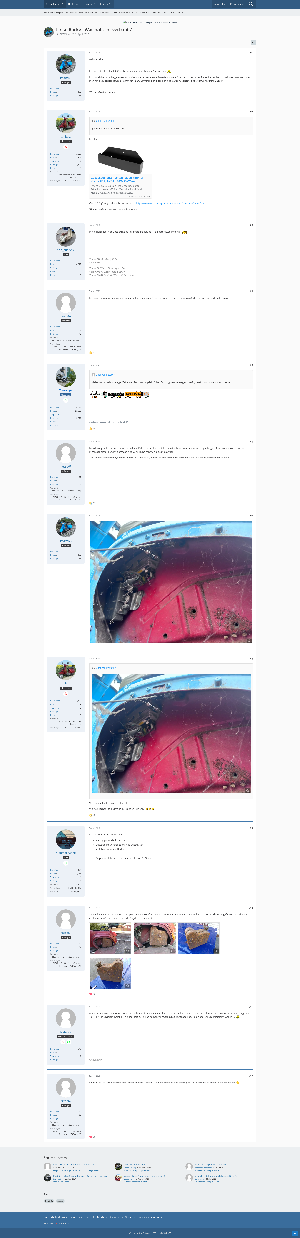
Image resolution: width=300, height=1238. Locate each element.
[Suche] (250, 4)
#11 (251, 1006)
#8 (251, 658)
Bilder (52, 271)
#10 (251, 907)
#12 (251, 1076)
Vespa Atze (129, 1179)
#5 (251, 365)
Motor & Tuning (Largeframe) (137, 1170)
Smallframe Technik (61, 1181)
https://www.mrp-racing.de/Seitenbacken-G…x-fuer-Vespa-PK (169, 203)
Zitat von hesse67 (105, 374)
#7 (251, 515)
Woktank (105, 422)
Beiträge (54, 95)
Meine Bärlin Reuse (134, 1164)
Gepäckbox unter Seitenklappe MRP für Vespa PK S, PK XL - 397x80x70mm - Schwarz (117, 179)
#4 (251, 291)
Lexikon (93, 422)
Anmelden (219, 3)
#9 (251, 827)
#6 (251, 441)
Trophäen (54, 161)
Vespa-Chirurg (130, 1167)
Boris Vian (199, 1179)
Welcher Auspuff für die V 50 (210, 1164)
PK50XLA (65, 34)
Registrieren (236, 3)
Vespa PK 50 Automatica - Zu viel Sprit (144, 1175)
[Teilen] (253, 42)
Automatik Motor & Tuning (135, 1181)
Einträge (54, 168)
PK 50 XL (49, 1201)
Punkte (53, 92)
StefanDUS (58, 1179)
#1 (251, 52)
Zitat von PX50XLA (106, 121)
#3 (251, 225)
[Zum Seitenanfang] (295, 1233)
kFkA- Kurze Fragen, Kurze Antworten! (73, 1164)
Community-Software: (150, 1233)
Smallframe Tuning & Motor (207, 1170)
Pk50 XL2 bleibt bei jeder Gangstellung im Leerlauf (80, 1175)
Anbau (60, 1201)
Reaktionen (55, 88)
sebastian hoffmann (203, 1167)
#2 (251, 111)
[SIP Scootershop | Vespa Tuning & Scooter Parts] (150, 22)
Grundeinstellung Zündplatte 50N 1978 (216, 1175)
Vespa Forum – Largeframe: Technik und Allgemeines (76, 1170)
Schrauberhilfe (120, 422)
